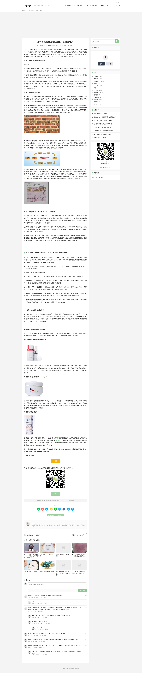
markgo (34, 523)
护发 (87, 6)
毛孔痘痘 (96, 95)
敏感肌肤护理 (35, 10)
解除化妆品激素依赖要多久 (47, 571)
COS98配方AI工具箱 (97, 177)
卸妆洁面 (96, 83)
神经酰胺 (63, 108)
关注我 (117, 2)
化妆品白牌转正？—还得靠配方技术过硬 (102, 130)
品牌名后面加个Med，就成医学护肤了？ (102, 120)
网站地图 (77, 668)
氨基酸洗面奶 (97, 97)
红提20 (29, 647)
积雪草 (58, 296)
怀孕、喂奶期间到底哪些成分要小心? (101, 134)
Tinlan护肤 (30, 597)
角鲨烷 (58, 440)
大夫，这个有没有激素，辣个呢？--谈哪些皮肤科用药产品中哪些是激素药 (31, 556)
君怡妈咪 (30, 641)
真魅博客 (27, 6)
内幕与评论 (93, 6)
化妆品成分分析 (70, 6)
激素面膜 (60, 515)
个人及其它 (110, 6)
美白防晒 (96, 99)
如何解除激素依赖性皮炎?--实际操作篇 (55, 42)
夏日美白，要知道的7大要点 (99, 137)
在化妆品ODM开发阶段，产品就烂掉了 (102, 124)
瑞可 (33, 603)
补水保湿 (96, 101)
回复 (45, 597)
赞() (64, 45)
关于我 (118, 6)
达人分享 (102, 6)
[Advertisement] (71, 25)
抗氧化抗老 (97, 85)
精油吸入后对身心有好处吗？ (79, 535)
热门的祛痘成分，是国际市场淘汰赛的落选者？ (104, 117)
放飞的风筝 (30, 635)
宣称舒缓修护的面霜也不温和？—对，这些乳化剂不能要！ (63, 573)
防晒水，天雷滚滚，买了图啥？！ (101, 113)
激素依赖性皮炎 (52, 515)
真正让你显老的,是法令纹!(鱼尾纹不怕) (102, 127)
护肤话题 (80, 6)
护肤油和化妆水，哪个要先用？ (32, 535)
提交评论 (82, 590)
